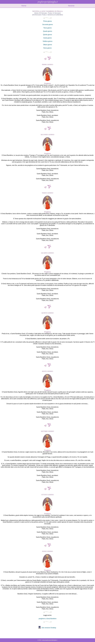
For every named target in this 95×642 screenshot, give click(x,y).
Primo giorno (47, 21)
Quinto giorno (47, 34)
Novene (71, 6)
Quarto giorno (47, 31)
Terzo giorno (47, 28)
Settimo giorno (47, 41)
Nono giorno (47, 48)
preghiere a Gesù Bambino (47, 618)
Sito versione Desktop (49, 628)
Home (23, 6)
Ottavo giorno (47, 44)
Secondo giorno (47, 24)
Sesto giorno (47, 38)
